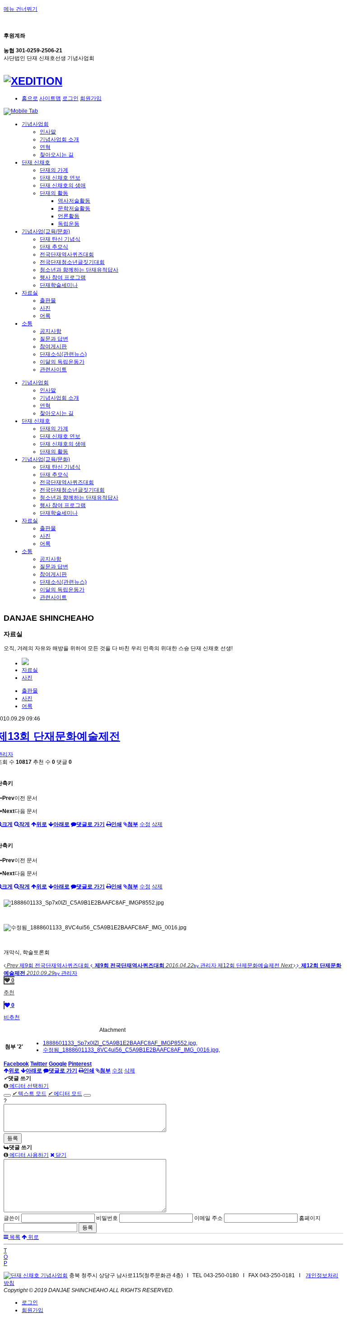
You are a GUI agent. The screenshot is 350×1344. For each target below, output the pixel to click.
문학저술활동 (74, 208)
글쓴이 (12, 1218)
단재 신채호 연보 (60, 178)
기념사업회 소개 (59, 139)
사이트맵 (50, 98)
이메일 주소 (208, 1218)
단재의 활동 (54, 193)
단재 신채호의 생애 (63, 185)
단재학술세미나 (59, 285)
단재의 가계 (54, 170)
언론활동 (68, 216)
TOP (6, 1256)
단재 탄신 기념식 (60, 239)
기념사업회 (35, 124)
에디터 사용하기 (28, 1155)
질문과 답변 (54, 339)
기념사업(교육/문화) (46, 231)
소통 (27, 323)
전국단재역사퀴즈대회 (67, 254)
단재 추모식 (54, 247)
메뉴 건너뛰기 (20, 9)
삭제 (157, 824)
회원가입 (91, 98)
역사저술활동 (74, 201)
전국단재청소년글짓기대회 (72, 262)
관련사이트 (53, 369)
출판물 (48, 300)
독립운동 (68, 224)
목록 (14, 1237)
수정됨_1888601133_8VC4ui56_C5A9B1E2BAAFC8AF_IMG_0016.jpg (131, 1050)
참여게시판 (53, 346)
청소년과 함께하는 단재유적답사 (79, 270)
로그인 (70, 98)
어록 (45, 316)
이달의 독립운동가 (62, 362)
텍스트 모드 (29, 1093)
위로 (33, 1237)
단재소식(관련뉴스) (63, 354)
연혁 (45, 147)
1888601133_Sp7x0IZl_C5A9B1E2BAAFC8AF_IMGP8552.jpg (119, 1043)
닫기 (60, 1155)
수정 (145, 824)
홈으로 (30, 98)
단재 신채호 (36, 162)
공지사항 (50, 331)
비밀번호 (107, 1218)
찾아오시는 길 (57, 155)
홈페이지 (310, 1218)
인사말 (48, 132)
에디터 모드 (65, 1093)
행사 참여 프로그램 (63, 277)
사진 (45, 308)
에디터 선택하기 (28, 1086)
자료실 (30, 293)
